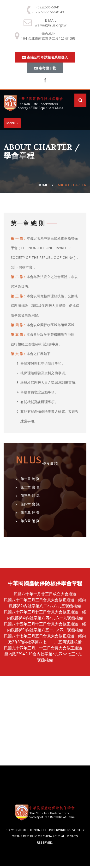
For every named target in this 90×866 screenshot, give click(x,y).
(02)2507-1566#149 (48, 12)
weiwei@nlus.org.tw (50, 25)
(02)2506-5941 (48, 7)
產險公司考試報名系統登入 (47, 57)
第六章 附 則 (29, 520)
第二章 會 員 (29, 487)
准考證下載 (47, 68)
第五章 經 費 (29, 512)
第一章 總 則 (29, 478)
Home (43, 185)
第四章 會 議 (29, 504)
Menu (13, 124)
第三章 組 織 (29, 495)
